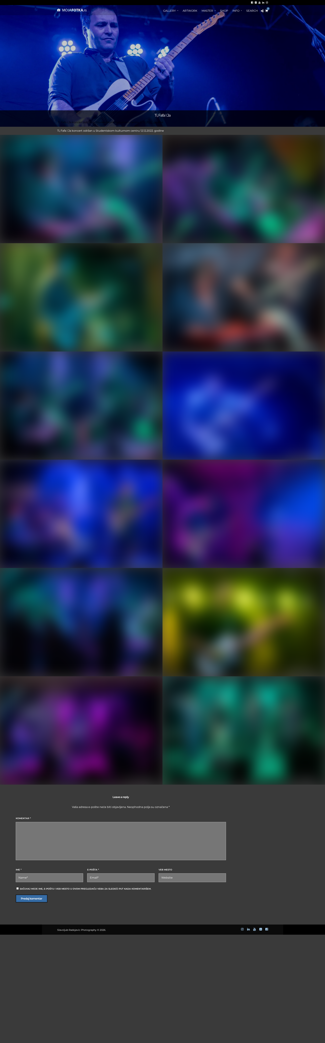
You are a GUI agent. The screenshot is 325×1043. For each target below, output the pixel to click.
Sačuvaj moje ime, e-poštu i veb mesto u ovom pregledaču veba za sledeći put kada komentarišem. (85, 888)
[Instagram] (267, 2)
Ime (18, 869)
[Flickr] (256, 2)
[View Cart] (266, 11)
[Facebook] (252, 2)
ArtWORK (190, 10)
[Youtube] (259, 2)
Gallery (169, 10)
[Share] (262, 11)
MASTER (207, 10)
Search (252, 10)
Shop (224, 10)
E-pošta (93, 869)
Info (235, 10)
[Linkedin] (263, 2)
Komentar (23, 818)
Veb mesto (165, 869)
